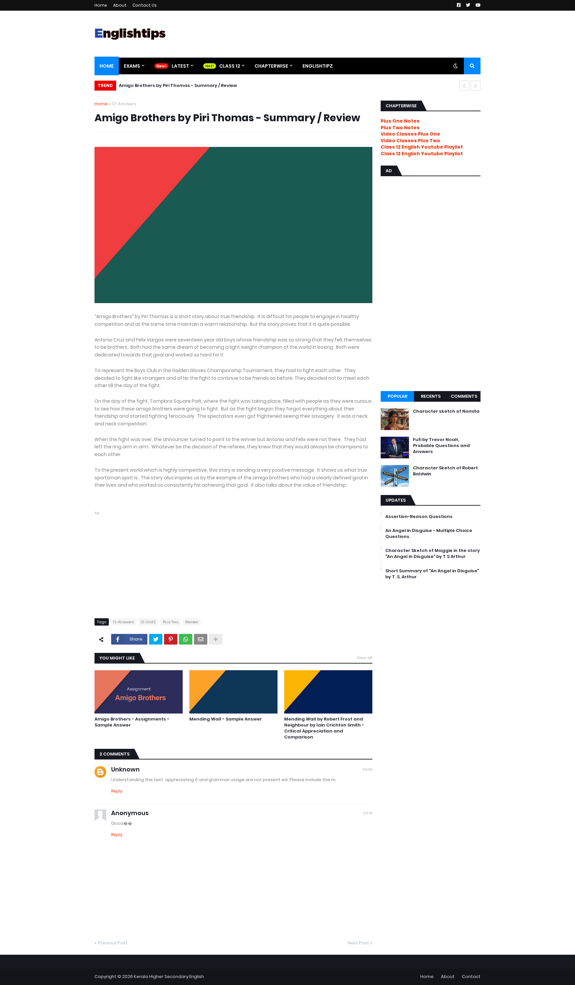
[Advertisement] (233, 563)
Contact (471, 976)
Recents (431, 396)
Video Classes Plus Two (410, 140)
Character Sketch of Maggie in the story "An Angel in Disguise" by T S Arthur (432, 554)
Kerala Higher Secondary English (169, 976)
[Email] (200, 639)
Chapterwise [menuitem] (271, 66)
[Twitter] (155, 639)
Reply (116, 791)
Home (101, 5)
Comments (464, 396)
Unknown (125, 769)
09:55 (367, 769)
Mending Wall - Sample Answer (225, 719)
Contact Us (144, 5)
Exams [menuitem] (132, 66)
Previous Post (112, 943)
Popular (397, 396)
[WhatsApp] (185, 639)
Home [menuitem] (106, 66)
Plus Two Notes (400, 127)
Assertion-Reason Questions (419, 517)
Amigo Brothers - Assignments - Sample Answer (132, 722)
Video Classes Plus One (410, 134)
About (119, 5)
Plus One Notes (400, 121)
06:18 (367, 813)
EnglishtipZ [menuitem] (317, 66)
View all (364, 658)
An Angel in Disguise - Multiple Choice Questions (428, 534)
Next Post (358, 943)
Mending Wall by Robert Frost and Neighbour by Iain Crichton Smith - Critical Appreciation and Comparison (324, 728)
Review (191, 622)
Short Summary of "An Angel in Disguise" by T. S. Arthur (432, 574)
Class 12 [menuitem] (229, 66)
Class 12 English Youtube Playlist (422, 153)
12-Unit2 (148, 622)
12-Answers (124, 104)
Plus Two (170, 622)
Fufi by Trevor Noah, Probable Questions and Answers (441, 446)
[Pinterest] (170, 639)
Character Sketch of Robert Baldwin (445, 471)
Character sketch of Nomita (446, 411)
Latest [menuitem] (180, 66)
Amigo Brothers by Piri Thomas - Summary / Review (178, 85)
